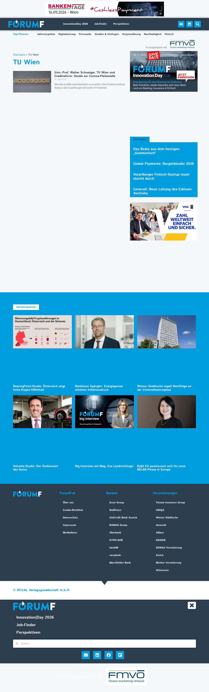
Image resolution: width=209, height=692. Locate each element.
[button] (197, 24)
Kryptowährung (131, 34)
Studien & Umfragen (107, 34)
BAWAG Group (118, 525)
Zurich (159, 555)
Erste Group (116, 502)
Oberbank (115, 533)
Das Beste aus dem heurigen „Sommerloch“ (156, 151)
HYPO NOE (116, 540)
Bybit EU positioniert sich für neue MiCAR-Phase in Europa (161, 468)
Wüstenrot (162, 570)
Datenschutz (70, 518)
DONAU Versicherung (169, 548)
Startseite (19, 54)
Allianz (160, 533)
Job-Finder (100, 24)
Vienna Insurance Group (170, 502)
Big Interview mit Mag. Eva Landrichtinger (104, 466)
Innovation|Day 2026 (75, 24)
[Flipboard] (120, 655)
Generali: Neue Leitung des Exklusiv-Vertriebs (163, 191)
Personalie (85, 34)
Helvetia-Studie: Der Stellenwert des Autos (35, 468)
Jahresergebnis (46, 34)
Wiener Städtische (167, 518)
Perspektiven (121, 24)
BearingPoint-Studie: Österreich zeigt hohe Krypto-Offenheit (39, 388)
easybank (115, 555)
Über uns (68, 502)
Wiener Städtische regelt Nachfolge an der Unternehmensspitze (164, 388)
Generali (161, 525)
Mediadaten (70, 533)
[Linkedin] (189, 24)
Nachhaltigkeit (152, 34)
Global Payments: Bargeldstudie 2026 (163, 163)
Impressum (69, 525)
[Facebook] (108, 655)
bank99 (113, 548)
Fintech (169, 34)
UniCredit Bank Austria (123, 518)
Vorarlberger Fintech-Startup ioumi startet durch (161, 176)
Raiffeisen (115, 510)
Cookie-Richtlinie (73, 510)
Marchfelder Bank (120, 563)
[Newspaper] (181, 24)
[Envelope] (86, 655)
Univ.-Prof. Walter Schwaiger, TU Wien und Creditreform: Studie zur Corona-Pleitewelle (84, 74)
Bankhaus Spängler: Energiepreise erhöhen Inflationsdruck (99, 388)
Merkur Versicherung (168, 563)
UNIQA (160, 510)
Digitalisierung (67, 34)
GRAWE (161, 540)
